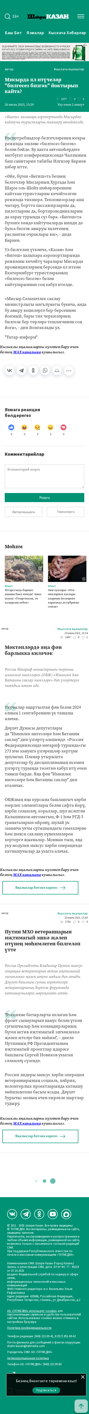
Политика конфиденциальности (29, 1328)
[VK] (12, 1214)
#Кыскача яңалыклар (69, 69)
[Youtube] (53, 1214)
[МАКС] (66, 1214)
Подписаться (46, 1390)
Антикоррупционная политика (28, 1358)
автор (9, 69)
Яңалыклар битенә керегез (36, 887)
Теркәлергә (66, 512)
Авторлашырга (23, 512)
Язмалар (35, 33)
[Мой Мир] (57, 370)
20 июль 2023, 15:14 (76, 633)
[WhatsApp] (45, 370)
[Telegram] (21, 370)
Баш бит (13, 33)
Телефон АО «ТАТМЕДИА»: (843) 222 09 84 (34, 1364)
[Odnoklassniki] (39, 1214)
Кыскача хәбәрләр (67, 33)
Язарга (44, 497)
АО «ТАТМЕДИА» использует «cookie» (32, 1311)
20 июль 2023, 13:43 (76, 918)
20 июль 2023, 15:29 (19, 105)
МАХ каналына (27, 352)
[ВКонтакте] (9, 370)
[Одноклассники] (33, 370)
